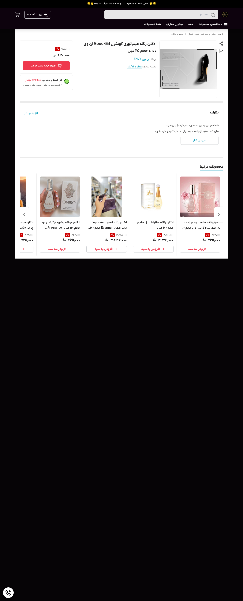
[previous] (218, 214)
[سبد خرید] (17, 14)
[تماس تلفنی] (8, 592)
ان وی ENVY (142, 59)
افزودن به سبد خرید (43, 66)
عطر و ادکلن (177, 34)
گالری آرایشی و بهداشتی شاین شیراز (205, 34)
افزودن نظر (31, 113)
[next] (24, 214)
